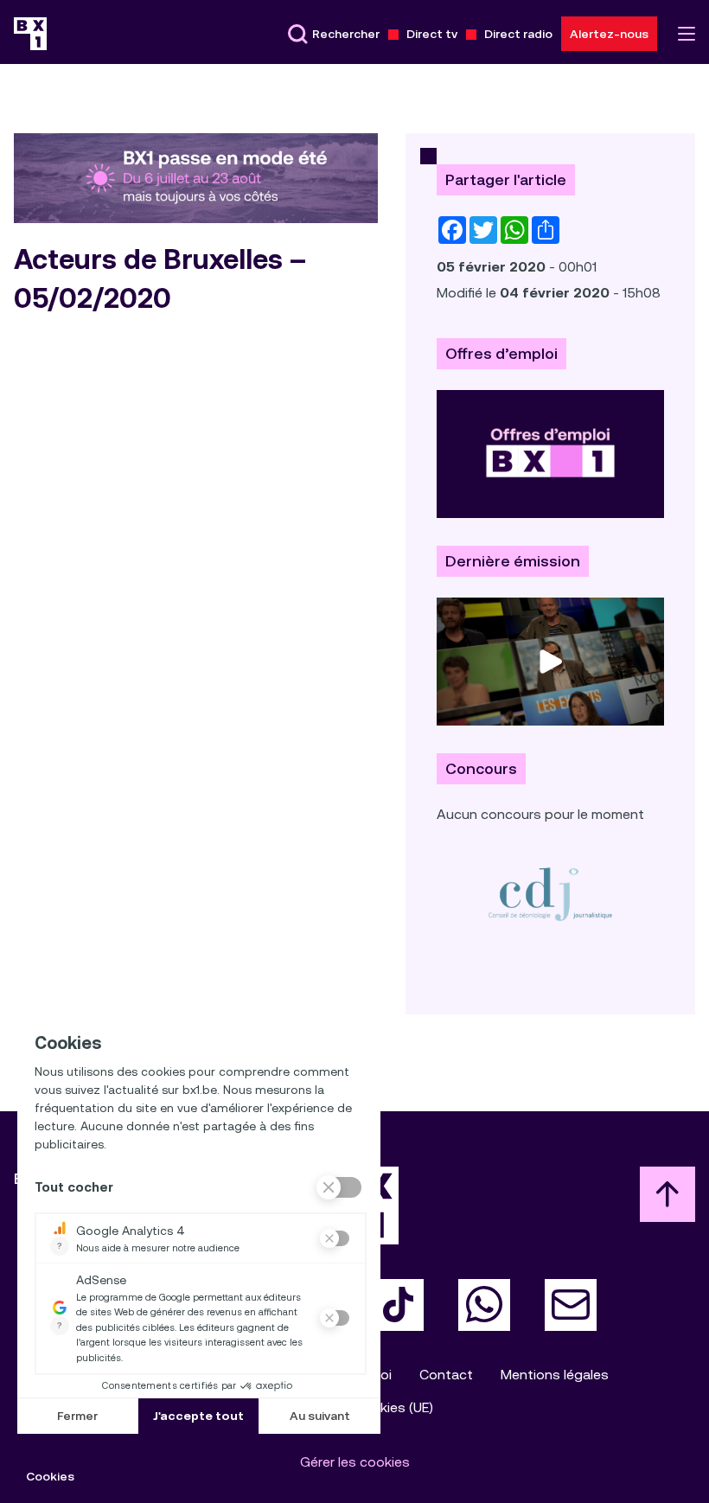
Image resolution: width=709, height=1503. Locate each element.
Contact (446, 1375)
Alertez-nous (609, 33)
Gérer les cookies (355, 1462)
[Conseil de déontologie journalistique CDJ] (550, 894)
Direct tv (431, 33)
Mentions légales (555, 1375)
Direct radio (518, 33)
